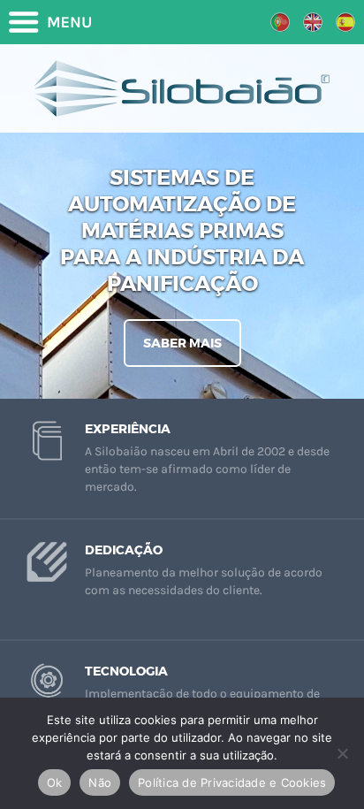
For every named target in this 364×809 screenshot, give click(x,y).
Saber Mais (182, 343)
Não (99, 782)
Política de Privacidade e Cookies (232, 782)
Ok (55, 782)
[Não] (342, 753)
